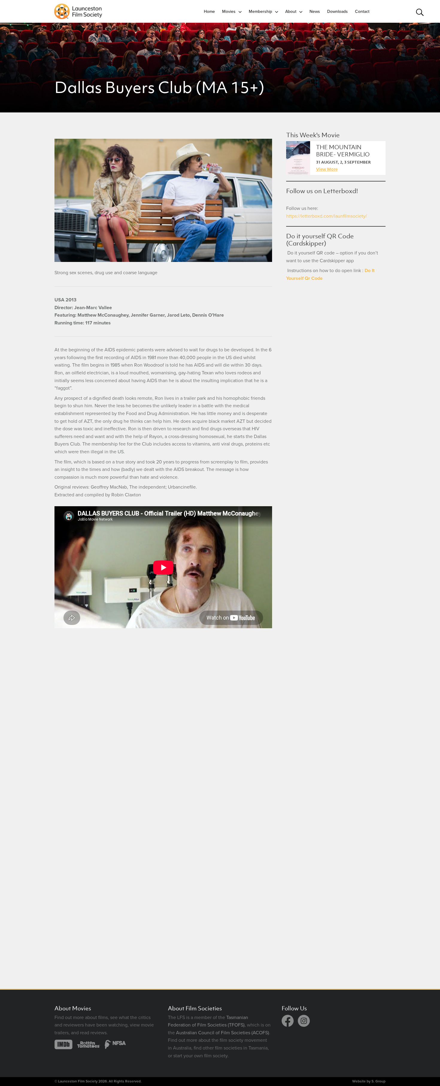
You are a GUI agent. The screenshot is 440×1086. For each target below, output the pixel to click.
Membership (260, 11)
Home (209, 11)
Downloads (337, 11)
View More (327, 169)
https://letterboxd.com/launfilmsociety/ (326, 216)
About (290, 11)
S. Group (378, 1081)
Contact (362, 11)
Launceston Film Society (78, 1081)
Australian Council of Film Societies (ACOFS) (222, 1033)
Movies (229, 11)
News (314, 11)
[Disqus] (163, 717)
